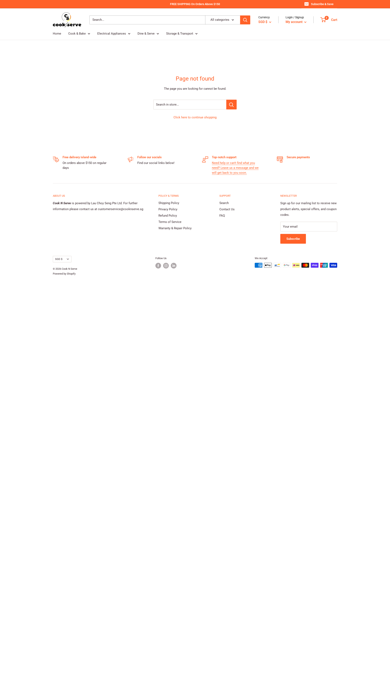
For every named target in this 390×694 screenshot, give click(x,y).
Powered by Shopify (64, 273)
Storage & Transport (179, 33)
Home (57, 33)
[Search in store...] (231, 104)
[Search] (245, 19)
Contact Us (227, 209)
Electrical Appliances (111, 33)
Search (224, 203)
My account (294, 22)
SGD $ (58, 259)
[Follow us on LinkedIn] (174, 265)
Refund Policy (167, 215)
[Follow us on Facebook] (158, 265)
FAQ (222, 215)
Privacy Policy (167, 209)
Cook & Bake (77, 33)
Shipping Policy (168, 203)
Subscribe (293, 239)
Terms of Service (169, 222)
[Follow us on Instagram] (166, 265)
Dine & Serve (146, 33)
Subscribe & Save (322, 4)
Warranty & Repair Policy (175, 228)
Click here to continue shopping (195, 117)
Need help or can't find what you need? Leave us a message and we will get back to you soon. (235, 168)
